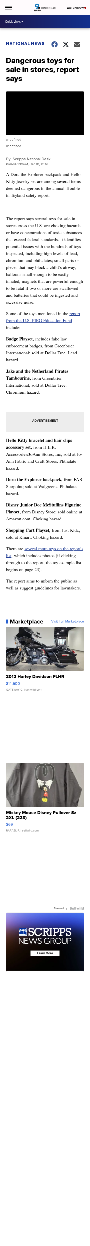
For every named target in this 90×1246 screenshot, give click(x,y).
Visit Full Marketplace (67, 621)
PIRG (37, 320)
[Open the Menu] (8, 7)
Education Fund (57, 320)
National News (25, 43)
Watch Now (75, 7)
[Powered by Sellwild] (77, 908)
